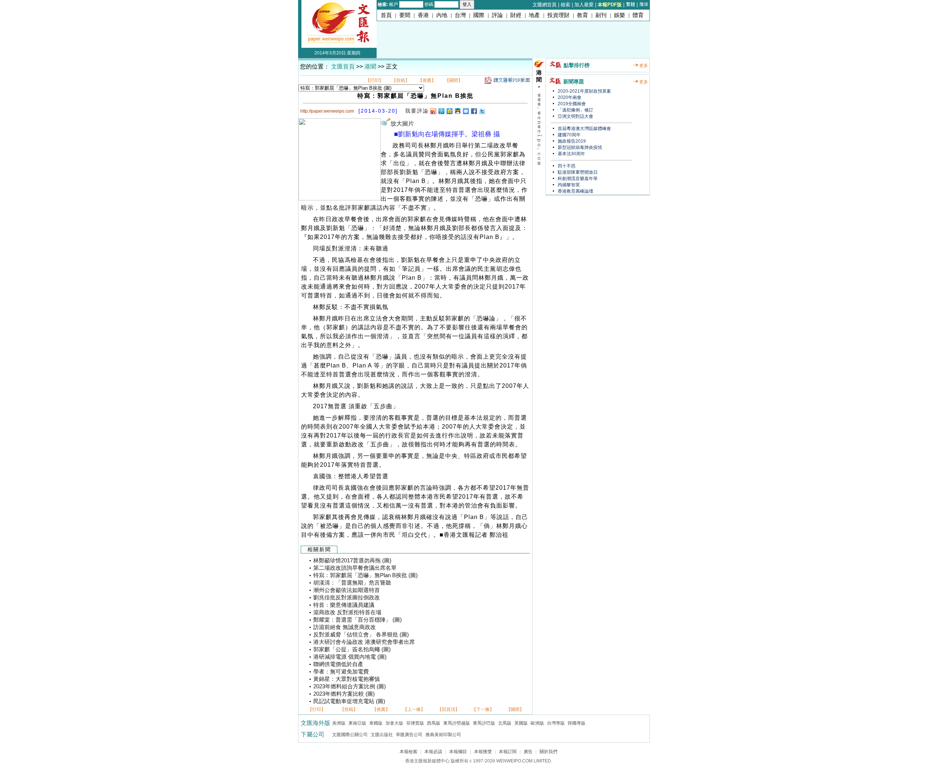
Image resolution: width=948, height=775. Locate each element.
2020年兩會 (569, 97)
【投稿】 (401, 80)
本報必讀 (433, 751)
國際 (478, 15)
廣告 (528, 751)
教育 (582, 15)
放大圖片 (402, 123)
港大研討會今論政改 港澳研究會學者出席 (364, 642)
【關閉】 (454, 80)
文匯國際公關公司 (350, 734)
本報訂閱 (508, 751)
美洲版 (339, 723)
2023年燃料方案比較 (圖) (344, 694)
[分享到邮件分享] (465, 111)
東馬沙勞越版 (456, 723)
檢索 (565, 4)
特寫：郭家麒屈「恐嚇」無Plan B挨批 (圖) (365, 575)
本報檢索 (408, 751)
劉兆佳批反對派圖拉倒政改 (346, 598)
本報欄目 (458, 751)
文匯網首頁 (545, 4)
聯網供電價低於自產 (338, 664)
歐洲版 (537, 723)
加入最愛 (584, 4)
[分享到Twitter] (482, 111)
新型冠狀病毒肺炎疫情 (579, 147)
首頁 (386, 15)
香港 (423, 15)
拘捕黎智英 (568, 184)
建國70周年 (569, 134)
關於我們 (548, 751)
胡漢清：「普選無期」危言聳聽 (352, 583)
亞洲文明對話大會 (575, 116)
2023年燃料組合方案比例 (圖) (349, 686)
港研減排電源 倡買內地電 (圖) (350, 657)
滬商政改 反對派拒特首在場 (347, 612)
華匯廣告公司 (409, 734)
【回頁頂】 (448, 709)
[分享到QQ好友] (457, 111)
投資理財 (558, 15)
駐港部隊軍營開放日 (577, 172)
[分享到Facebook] (474, 111)
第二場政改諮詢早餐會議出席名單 (355, 568)
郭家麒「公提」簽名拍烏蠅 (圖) (352, 649)
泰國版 (376, 723)
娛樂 (619, 15)
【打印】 (374, 80)
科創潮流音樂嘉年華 (577, 178)
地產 (534, 15)
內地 (441, 15)
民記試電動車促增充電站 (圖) (349, 701)
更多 (643, 65)
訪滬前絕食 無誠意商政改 (344, 627)
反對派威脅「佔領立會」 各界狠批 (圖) (361, 635)
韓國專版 (576, 723)
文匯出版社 (382, 734)
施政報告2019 (571, 141)
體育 (638, 15)
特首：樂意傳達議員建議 (343, 605)
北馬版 (504, 723)
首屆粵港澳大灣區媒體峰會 (584, 128)
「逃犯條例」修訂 (575, 110)
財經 (515, 15)
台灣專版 (556, 723)
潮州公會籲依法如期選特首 (346, 590)
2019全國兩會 (571, 103)
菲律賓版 (415, 723)
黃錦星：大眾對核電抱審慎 (346, 679)
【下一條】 (483, 709)
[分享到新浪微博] (433, 111)
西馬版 (433, 723)
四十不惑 (566, 166)
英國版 (521, 723)
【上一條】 (414, 709)
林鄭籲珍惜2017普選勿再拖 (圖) (352, 560)
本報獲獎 (483, 751)
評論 (497, 15)
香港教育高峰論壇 (575, 191)
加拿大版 (394, 723)
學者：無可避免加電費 (341, 672)
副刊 (601, 15)
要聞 (404, 15)
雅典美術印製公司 (443, 734)
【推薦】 (427, 80)
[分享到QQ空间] (449, 111)
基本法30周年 (571, 153)
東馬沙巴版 (484, 723)
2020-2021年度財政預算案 (584, 91)
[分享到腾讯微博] (441, 111)
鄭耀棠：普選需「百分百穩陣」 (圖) (357, 620)
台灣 (460, 15)
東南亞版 (357, 723)
